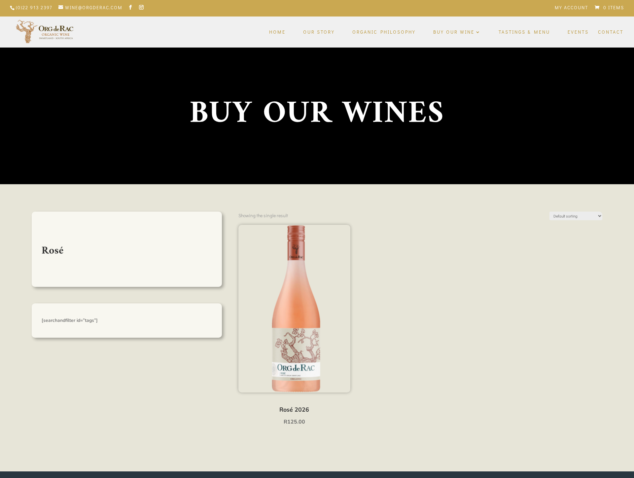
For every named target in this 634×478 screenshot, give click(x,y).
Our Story (319, 32)
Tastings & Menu (524, 32)
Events (578, 32)
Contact (610, 32)
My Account (571, 8)
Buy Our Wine (454, 32)
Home (277, 32)
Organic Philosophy (384, 32)
